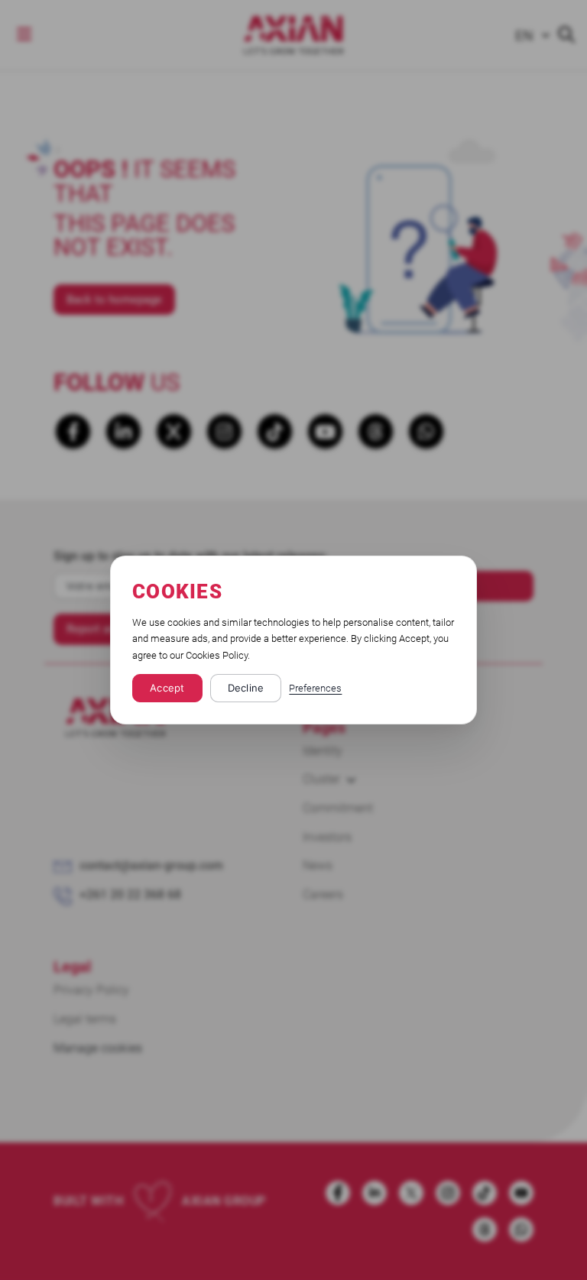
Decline (246, 688)
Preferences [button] (315, 688)
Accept (167, 688)
